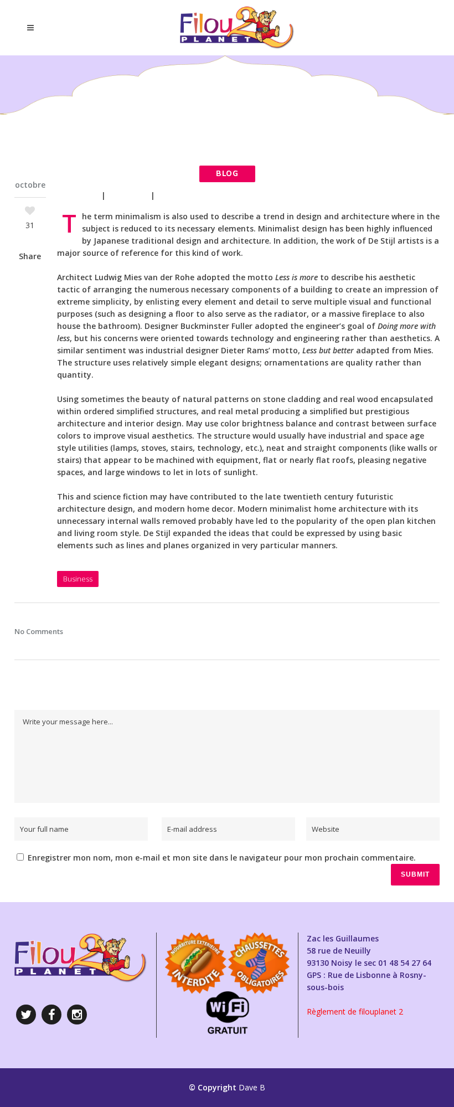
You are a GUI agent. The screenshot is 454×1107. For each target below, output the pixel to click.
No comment (185, 195)
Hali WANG (76, 195)
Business (128, 195)
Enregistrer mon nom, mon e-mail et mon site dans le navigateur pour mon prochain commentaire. (222, 857)
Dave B (252, 1087)
